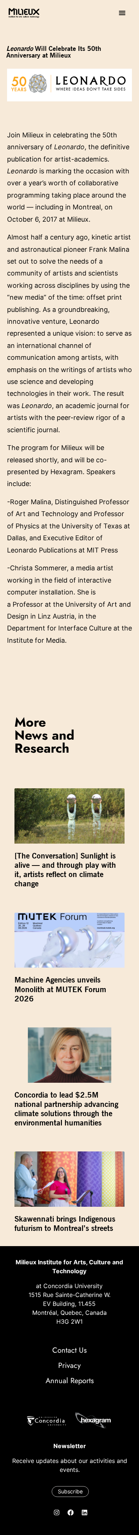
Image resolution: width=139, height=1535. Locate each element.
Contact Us (69, 1350)
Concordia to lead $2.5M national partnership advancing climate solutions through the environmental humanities (66, 1109)
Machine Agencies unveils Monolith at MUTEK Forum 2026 (60, 989)
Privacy (69, 1365)
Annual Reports (70, 1380)
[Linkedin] (84, 1512)
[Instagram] (56, 1512)
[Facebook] (70, 1512)
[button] (122, 12)
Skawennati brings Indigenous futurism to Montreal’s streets (64, 1223)
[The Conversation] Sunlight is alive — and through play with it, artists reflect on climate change (65, 870)
